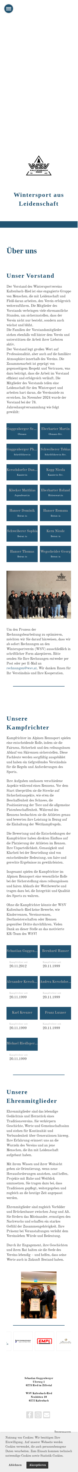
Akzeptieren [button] (37, 1465)
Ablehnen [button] (15, 1465)
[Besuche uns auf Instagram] (38, 1416)
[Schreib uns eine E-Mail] (46, 1416)
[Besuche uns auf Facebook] (29, 1416)
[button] (65, 1456)
